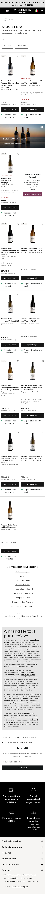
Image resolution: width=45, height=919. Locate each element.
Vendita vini (7, 737)
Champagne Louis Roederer (22, 606)
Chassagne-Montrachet (8, 256)
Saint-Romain (32, 252)
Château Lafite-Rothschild (22, 589)
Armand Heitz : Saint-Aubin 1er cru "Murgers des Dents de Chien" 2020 (31, 388)
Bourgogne (31, 460)
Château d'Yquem (22, 585)
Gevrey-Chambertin (7, 464)
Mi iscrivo (22, 768)
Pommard (11, 89)
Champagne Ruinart (22, 598)
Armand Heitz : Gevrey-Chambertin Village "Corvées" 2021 (10, 458)
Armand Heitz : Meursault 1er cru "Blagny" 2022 (8, 180)
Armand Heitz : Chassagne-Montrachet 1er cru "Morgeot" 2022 (10, 250)
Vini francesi (29, 737)
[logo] (22, 11)
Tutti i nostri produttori (12, 875)
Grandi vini (18, 737)
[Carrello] (42, 10)
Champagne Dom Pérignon (22, 602)
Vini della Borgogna (10, 742)
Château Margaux (23, 572)
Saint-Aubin (32, 392)
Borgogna (4, 89)
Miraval (22, 576)
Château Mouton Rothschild (22, 593)
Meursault (31, 85)
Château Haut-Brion (22, 580)
